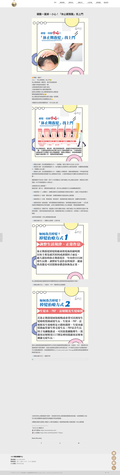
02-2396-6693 (21, 459)
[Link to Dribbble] (108, 472)
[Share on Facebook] (41, 443)
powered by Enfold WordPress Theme (54, 472)
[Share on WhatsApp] (60, 443)
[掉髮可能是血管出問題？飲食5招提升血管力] (1, 237)
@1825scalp (20, 463)
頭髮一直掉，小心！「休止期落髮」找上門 (60, 14)
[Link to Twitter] (105, 472)
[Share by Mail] (78, 443)
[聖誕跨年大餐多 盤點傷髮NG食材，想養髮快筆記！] (118, 237)
